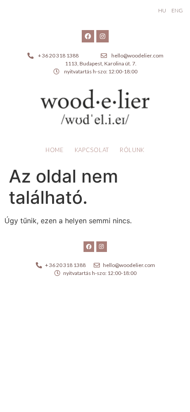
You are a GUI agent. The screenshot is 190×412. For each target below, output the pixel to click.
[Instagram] (102, 36)
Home (55, 149)
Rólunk (132, 149)
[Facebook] (88, 36)
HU (162, 10)
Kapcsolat (92, 149)
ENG (177, 10)
